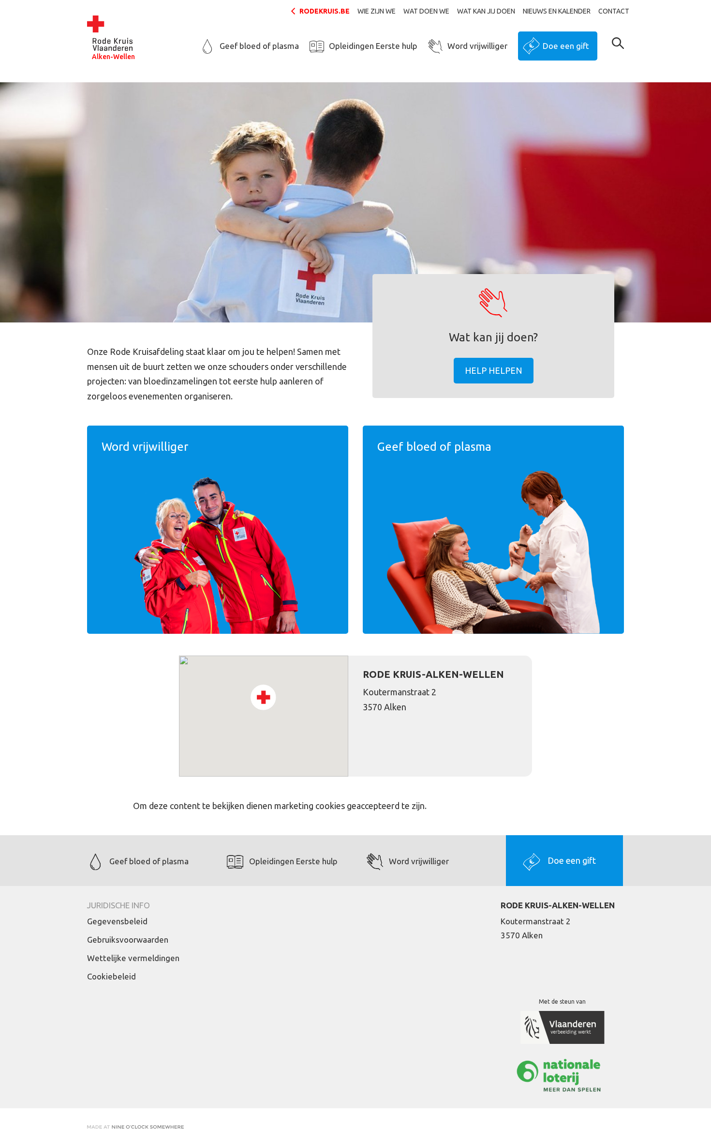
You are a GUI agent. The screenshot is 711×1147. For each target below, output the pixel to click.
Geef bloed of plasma (259, 45)
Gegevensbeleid (117, 921)
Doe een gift (566, 45)
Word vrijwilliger (477, 45)
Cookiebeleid (111, 976)
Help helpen (493, 370)
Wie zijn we (376, 11)
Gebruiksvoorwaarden (127, 939)
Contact (613, 11)
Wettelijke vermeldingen (133, 958)
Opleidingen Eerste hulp (373, 45)
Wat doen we (426, 11)
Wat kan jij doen (486, 11)
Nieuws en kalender (557, 11)
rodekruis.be (324, 11)
